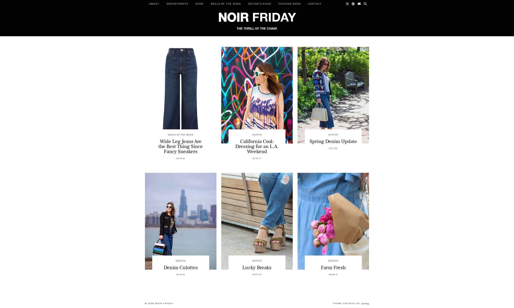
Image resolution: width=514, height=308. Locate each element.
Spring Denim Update (333, 141)
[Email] (359, 4)
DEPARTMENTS (177, 3)
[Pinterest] (353, 4)
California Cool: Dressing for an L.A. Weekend (257, 146)
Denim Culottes (181, 267)
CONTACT (315, 3)
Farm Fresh (333, 267)
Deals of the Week (226, 3)
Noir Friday (164, 303)
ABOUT (154, 3)
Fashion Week (289, 3)
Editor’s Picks (259, 3)
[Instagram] (347, 4)
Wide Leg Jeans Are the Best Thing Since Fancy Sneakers (180, 146)
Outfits (257, 134)
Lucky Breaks (256, 267)
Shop (200, 3)
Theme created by (351, 303)
